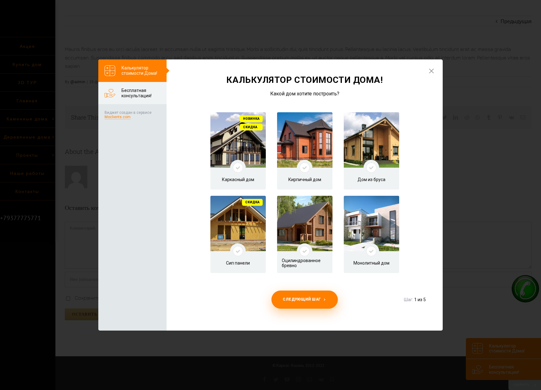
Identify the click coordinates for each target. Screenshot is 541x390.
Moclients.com (118, 117)
